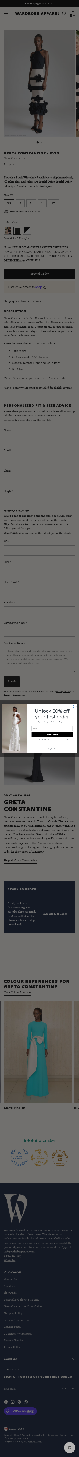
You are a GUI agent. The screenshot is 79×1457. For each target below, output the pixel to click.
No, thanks (52, 749)
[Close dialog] (74, 706)
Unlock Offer (52, 734)
